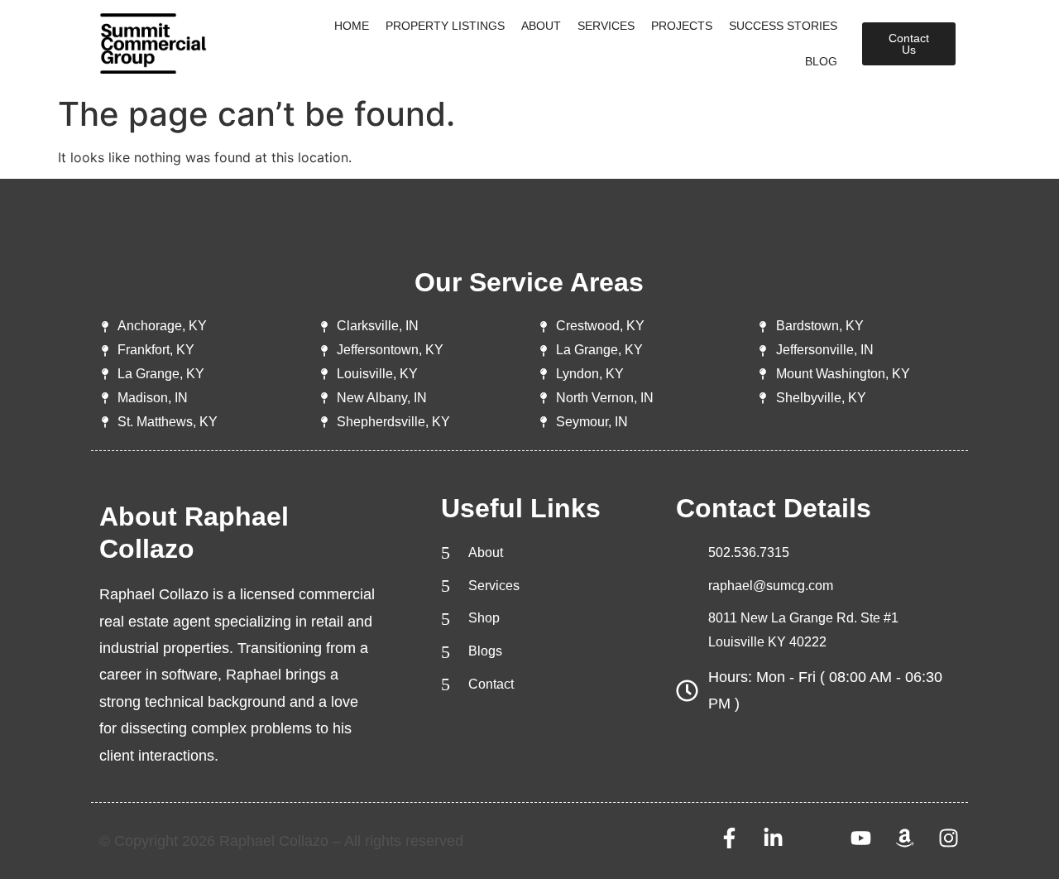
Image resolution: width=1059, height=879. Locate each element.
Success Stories (783, 25)
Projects (681, 25)
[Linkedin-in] (773, 838)
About (541, 25)
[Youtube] (861, 838)
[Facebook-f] (729, 838)
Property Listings (445, 25)
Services (606, 25)
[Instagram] (948, 838)
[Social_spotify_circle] (817, 838)
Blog (821, 61)
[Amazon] (904, 838)
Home (351, 25)
